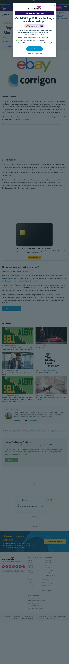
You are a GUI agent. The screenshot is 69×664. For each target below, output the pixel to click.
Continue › (34, 49)
